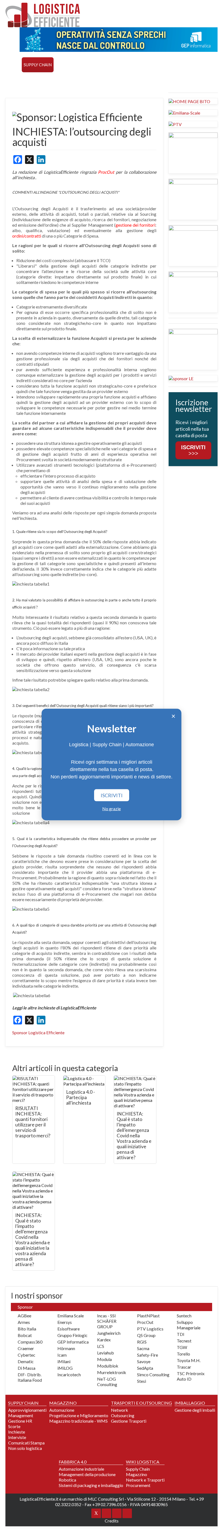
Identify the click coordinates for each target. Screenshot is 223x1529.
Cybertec (26, 1354)
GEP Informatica (73, 1341)
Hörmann (66, 1348)
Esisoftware (68, 1328)
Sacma (143, 1348)
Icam (62, 1354)
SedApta (145, 1368)
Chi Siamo (111, 79)
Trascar (184, 1366)
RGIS (142, 1341)
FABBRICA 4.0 (190, 64)
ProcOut (145, 1322)
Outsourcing (122, 1415)
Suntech (184, 1315)
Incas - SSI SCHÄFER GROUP (106, 1321)
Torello (183, 1353)
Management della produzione (87, 1474)
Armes (24, 1322)
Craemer (26, 1348)
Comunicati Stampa (26, 1442)
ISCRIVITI (112, 795)
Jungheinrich (108, 1333)
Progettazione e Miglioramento (78, 1415)
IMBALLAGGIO (190, 1402)
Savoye (143, 1361)
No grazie (111, 808)
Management (20, 1415)
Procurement (138, 1485)
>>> (193, 450)
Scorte (14, 1426)
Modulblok (107, 1365)
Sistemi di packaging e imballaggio (91, 1485)
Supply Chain (138, 1468)
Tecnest (184, 1340)
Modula (104, 1359)
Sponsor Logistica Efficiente (38, 1032)
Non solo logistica (25, 1448)
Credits (112, 1520)
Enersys (64, 1322)
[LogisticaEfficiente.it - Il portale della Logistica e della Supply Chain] (42, 15)
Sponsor (87, 79)
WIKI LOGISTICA (57, 79)
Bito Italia (27, 1328)
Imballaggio (159, 64)
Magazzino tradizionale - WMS (78, 1420)
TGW (182, 1347)
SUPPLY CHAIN (38, 64)
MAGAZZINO (68, 64)
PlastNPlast (148, 1315)
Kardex (104, 1339)
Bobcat (25, 1335)
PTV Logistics (150, 1328)
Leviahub (105, 1352)
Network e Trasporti (145, 1479)
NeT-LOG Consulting (107, 1381)
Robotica (67, 1479)
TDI (180, 1334)
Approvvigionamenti (27, 1410)
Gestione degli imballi (195, 1410)
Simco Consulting (153, 1374)
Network (119, 1410)
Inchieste (16, 1431)
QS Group (146, 1335)
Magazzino (136, 1474)
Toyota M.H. (188, 1360)
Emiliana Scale (70, 1315)
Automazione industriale (81, 1468)
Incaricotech (69, 1374)
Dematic (26, 1361)
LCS (100, 1346)
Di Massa (26, 1368)
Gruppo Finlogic (72, 1335)
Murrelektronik (111, 1372)
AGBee (24, 1315)
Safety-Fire (147, 1354)
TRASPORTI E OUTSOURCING (113, 64)
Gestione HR (20, 1420)
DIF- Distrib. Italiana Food (30, 1377)
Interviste (17, 1437)
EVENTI (30, 79)
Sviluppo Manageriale (188, 1325)
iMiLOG (65, 1368)
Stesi (141, 1381)
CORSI (13, 79)
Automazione (61, 1410)
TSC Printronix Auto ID (191, 1376)
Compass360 (30, 1341)
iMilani (63, 1361)
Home (13, 64)
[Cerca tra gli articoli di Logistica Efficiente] (133, 79)
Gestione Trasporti (128, 1420)
